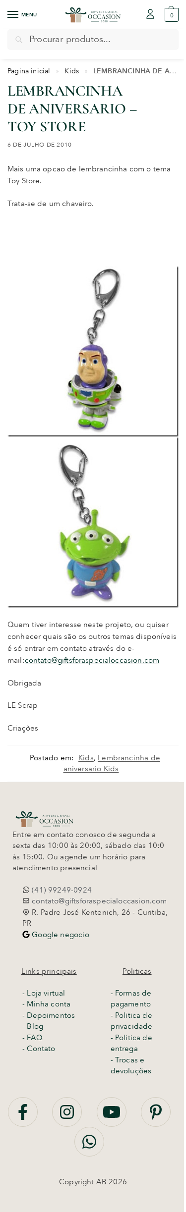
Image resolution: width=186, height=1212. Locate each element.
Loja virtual (46, 993)
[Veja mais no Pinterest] (155, 1117)
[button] (170, 15)
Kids (71, 71)
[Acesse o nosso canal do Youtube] (112, 1117)
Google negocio (59, 934)
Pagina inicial (29, 71)
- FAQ (32, 1037)
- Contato (39, 1048)
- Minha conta (46, 1004)
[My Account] (150, 14)
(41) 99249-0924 (61, 890)
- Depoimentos (48, 1015)
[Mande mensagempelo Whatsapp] (89, 1147)
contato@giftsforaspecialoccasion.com (92, 660)
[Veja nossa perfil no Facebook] (23, 1117)
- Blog (32, 1026)
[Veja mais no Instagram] (68, 1117)
